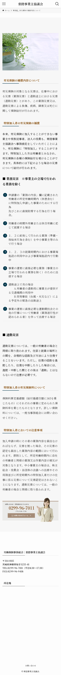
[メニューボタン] (4, 4)
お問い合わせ (30, 665)
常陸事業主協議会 (30, 4)
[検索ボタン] (57, 4)
